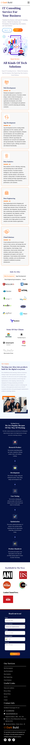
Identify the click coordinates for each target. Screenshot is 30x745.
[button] (6, 639)
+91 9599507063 (10, 710)
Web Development (9, 276)
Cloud (24, 279)
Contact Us (15, 653)
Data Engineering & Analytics (13, 279)
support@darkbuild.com (12, 713)
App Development (21, 276)
